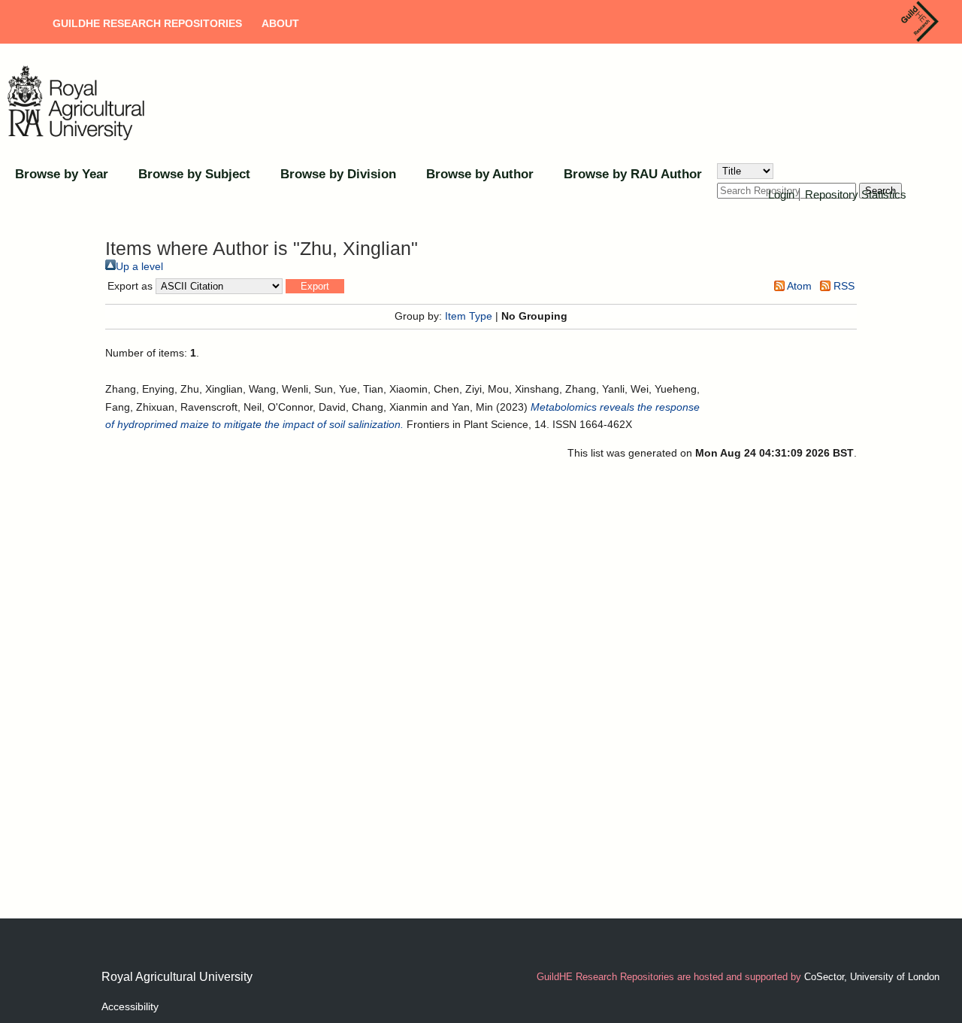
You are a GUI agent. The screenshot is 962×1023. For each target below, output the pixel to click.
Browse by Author (480, 174)
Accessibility (130, 1006)
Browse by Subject (194, 174)
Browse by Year (61, 174)
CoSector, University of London (871, 976)
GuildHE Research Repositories (147, 23)
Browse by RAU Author (633, 174)
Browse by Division (338, 174)
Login (781, 194)
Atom (798, 286)
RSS (842, 286)
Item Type (468, 316)
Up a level (139, 266)
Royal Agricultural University (177, 976)
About (280, 23)
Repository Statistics (855, 194)
